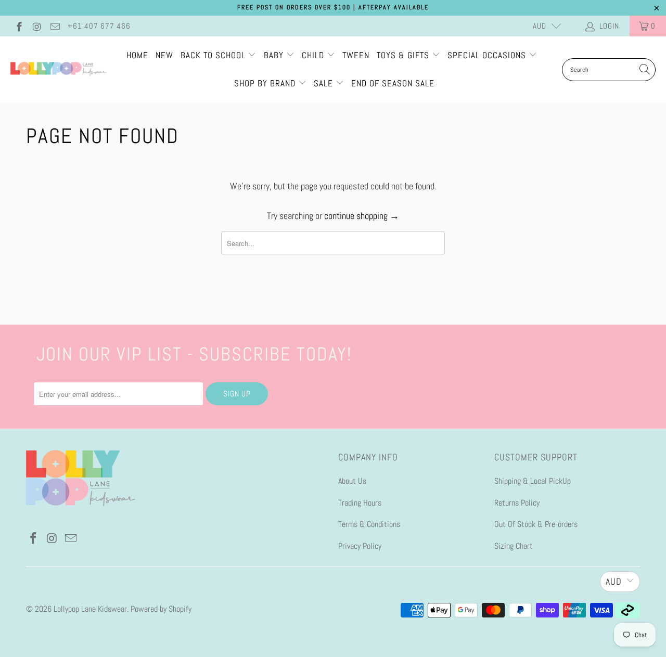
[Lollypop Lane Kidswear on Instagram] (36, 26)
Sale (325, 83)
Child (314, 55)
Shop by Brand (265, 83)
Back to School (214, 55)
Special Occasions (486, 55)
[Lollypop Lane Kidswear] (58, 70)
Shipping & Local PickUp (532, 480)
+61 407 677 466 (99, 26)
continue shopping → (361, 216)
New (164, 55)
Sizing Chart (513, 545)
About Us (352, 480)
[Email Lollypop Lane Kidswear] (54, 26)
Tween (355, 55)
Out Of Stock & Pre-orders (536, 524)
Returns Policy (517, 502)
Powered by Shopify (161, 608)
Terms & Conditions (369, 524)
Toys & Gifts (404, 55)
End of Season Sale (392, 83)
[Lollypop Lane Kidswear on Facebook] (18, 26)
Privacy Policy (359, 545)
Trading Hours (359, 502)
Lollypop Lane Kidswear (90, 608)
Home (137, 55)
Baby (275, 55)
